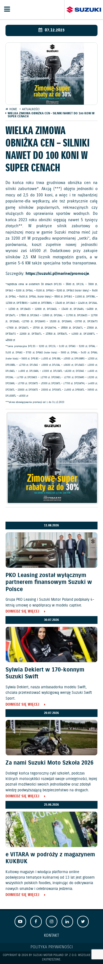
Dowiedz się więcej (22, 612)
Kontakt (51, 935)
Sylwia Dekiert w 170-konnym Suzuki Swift (44, 673)
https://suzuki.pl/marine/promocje (57, 274)
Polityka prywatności (51, 947)
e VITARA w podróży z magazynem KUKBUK (50, 858)
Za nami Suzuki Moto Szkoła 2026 (49, 763)
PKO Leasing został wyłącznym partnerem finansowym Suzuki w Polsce (48, 582)
